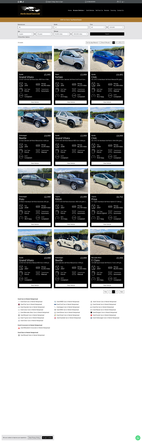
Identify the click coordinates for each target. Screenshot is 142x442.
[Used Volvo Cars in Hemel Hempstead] (19, 320)
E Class (95, 260)
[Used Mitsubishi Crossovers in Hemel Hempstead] (19, 328)
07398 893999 (91, 2)
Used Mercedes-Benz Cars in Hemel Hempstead (35, 312)
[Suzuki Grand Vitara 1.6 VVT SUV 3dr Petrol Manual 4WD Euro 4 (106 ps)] (71, 120)
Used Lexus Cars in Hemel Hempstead (32, 310)
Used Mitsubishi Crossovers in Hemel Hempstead (35, 328)
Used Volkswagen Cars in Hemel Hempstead (106, 318)
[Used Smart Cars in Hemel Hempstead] (55, 315)
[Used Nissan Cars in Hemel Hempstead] (55, 312)
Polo (21, 199)
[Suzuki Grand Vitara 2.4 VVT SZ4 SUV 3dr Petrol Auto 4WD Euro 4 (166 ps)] (35, 58)
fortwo (59, 77)
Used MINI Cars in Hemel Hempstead (68, 310)
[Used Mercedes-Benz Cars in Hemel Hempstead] (19, 312)
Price (91, 24)
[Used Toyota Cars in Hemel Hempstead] (19, 318)
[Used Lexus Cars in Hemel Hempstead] (19, 310)
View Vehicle (35, 102)
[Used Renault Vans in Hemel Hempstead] (19, 335)
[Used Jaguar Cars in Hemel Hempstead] (55, 307)
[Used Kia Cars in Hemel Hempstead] (91, 307)
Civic (94, 77)
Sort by (92, 42)
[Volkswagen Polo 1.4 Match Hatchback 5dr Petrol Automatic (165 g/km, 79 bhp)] (35, 181)
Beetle (22, 138)
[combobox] (35, 27)
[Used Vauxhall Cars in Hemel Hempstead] (55, 318)
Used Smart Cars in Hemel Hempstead (68, 315)
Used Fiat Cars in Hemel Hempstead (31, 304)
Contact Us (120, 10)
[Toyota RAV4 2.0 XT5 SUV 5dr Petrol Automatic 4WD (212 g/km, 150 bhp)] (71, 181)
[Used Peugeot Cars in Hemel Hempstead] (91, 312)
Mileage (56, 31)
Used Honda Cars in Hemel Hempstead (104, 304)
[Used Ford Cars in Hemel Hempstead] (55, 304)
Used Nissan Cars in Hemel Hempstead (68, 312)
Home (70, 10)
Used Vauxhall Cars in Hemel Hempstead (69, 318)
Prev (106, 292)
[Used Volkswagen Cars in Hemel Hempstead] (91, 318)
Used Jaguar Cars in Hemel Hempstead (68, 307)
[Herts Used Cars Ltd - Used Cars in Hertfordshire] (30, 10)
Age (19, 31)
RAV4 (58, 199)
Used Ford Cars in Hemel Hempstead (67, 304)
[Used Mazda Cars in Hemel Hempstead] (91, 310)
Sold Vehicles (90, 10)
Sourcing (113, 10)
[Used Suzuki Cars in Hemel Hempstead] (91, 315)
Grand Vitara (26, 77)
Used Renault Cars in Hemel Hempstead (32, 315)
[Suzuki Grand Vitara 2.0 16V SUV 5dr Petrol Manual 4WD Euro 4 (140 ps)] (35, 242)
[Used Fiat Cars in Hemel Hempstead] (19, 304)
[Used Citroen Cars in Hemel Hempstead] (91, 301)
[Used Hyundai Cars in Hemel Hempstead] (19, 307)
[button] (122, 2)
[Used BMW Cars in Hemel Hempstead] (55, 301)
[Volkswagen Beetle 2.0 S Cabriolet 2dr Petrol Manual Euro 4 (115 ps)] (71, 242)
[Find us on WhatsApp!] (19, 2)
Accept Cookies (47, 437)
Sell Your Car (99, 10)
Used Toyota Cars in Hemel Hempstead (32, 318)
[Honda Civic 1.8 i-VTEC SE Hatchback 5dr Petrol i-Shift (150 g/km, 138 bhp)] (107, 120)
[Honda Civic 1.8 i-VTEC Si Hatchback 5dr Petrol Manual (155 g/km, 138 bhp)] (107, 58)
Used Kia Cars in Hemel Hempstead (103, 307)
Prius (94, 199)
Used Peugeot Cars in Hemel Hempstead (105, 312)
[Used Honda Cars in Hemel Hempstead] (91, 304)
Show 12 (105, 42)
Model (55, 24)
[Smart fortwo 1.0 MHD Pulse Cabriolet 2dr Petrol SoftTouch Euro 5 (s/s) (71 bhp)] (71, 58)
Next (121, 292)
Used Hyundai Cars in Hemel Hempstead (32, 307)
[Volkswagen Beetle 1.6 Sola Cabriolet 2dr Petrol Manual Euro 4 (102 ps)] (35, 120)
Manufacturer (21, 24)
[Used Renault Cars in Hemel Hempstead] (19, 315)
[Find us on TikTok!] (23, 2)
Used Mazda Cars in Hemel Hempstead (104, 310)
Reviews (106, 10)
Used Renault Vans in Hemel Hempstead (32, 335)
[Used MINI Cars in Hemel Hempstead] (55, 310)
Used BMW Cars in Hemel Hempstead (68, 301)
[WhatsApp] (137, 437)
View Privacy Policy (34, 437)
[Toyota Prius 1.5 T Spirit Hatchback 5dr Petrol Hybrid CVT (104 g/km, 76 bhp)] (107, 181)
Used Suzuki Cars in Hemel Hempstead (104, 315)
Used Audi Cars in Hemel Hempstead (31, 301)
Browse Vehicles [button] (78, 10)
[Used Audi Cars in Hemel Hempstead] (19, 301)
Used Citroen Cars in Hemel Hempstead (104, 301)
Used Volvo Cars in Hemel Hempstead (32, 320)
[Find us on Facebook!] (21, 2)
